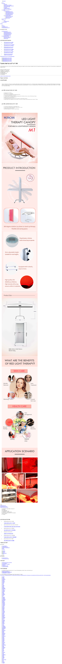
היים (2, 2)
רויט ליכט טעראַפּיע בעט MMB (8, 50)
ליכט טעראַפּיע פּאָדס (23, 575)
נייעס (3, 19)
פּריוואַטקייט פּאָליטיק (5, 566)
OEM (3, 548)
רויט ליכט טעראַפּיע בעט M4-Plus (9, 45)
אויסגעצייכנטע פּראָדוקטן (47, 575)
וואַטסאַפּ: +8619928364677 (6, 572)
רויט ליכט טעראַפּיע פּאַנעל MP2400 (10, 537)
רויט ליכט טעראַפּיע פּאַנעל (9, 12)
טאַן (12, 575)
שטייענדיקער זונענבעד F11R (8, 54)
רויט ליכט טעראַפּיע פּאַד (9, 14)
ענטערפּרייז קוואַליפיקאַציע (6, 564)
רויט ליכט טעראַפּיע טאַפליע (4, 507)
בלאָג (4, 20)
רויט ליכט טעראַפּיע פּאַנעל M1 (8, 47)
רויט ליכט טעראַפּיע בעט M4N (9, 540)
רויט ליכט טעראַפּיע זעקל (7, 34)
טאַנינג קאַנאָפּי (6, 38)
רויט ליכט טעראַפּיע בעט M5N (8, 52)
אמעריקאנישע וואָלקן (7, 6)
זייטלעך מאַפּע (41, 575)
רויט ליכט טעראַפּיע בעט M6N (8, 43)
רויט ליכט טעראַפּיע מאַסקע (10, 13)
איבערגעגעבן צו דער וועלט (7, 9)
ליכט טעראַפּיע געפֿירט (8, 575)
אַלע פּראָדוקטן (2, 575)
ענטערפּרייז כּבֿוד (4, 563)
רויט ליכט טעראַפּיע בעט (9, 11)
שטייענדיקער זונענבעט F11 (8, 533)
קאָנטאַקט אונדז (4, 22)
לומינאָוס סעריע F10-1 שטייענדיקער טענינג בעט (12, 526)
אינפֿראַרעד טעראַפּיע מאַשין (35, 575)
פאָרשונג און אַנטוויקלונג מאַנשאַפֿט (7, 562)
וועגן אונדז (3, 3)
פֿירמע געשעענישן (6, 21)
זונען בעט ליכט (29, 575)
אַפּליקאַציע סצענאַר (7, 8)
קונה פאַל (3, 549)
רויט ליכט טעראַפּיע (6, 10)
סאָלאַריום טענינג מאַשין (7, 15)
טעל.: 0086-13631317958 (6, 571)
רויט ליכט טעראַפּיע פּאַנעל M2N (9, 523)
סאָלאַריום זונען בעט (8, 17)
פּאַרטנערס (5, 7)
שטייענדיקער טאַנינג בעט (9, 16)
